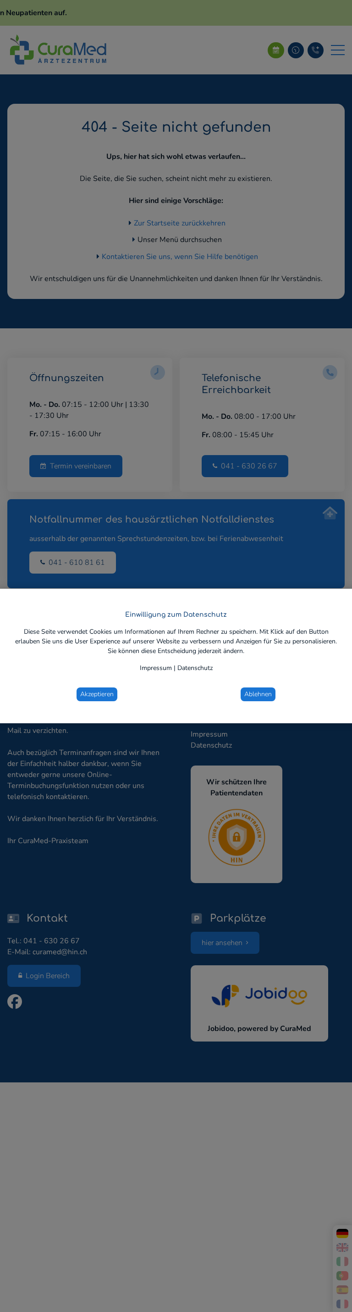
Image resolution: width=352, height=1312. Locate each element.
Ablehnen (258, 694)
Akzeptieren (97, 694)
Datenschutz (195, 668)
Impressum (156, 668)
